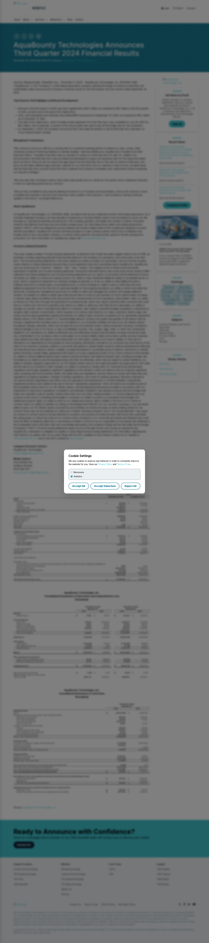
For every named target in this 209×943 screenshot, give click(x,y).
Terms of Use (123, 464)
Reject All (130, 486)
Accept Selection (105, 486)
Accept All (78, 486)
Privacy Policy (105, 464)
